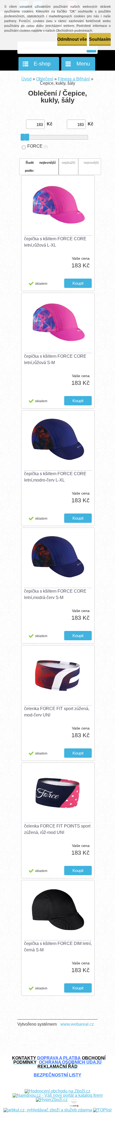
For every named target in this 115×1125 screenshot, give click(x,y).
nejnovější (91, 163)
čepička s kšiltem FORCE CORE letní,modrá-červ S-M (55, 594)
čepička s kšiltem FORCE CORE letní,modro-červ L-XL (55, 476)
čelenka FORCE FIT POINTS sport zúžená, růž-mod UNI (57, 829)
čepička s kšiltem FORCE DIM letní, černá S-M (58, 946)
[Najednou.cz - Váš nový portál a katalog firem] (58, 1095)
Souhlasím (100, 39)
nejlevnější (47, 163)
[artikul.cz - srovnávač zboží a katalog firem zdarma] (47, 1110)
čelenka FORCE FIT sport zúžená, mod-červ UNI (56, 711)
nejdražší (68, 163)
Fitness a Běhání (74, 79)
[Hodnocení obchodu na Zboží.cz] (57, 1091)
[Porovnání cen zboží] (74, 1099)
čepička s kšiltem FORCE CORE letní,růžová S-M (55, 359)
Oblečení (44, 79)
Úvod (26, 79)
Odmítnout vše (72, 39)
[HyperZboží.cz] (52, 1099)
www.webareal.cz (77, 1024)
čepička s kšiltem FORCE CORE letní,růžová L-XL (55, 242)
